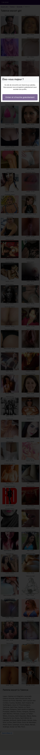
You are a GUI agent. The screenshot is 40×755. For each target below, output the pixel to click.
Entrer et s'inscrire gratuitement (20, 97)
